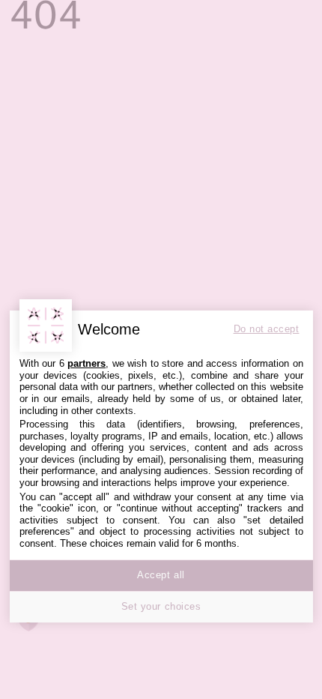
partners (86, 363)
